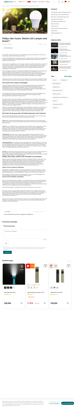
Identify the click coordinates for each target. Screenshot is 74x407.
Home (3, 5)
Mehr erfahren (68, 76)
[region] (37, 403)
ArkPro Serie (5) (54, 26)
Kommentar (9, 226)
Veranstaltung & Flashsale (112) (58, 21)
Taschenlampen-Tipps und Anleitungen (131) (61, 12)
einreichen (7, 252)
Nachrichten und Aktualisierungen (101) (60, 16)
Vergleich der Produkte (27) (57, 19)
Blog (8, 5)
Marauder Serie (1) (55, 23)
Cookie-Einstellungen (54, 403)
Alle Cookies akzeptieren (67, 403)
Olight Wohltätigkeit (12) (56, 33)
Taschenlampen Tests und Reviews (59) (60, 14)
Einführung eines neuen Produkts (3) (59, 28)
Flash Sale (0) (54, 30)
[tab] (22, 1)
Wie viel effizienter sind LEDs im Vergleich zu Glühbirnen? (18, 214)
